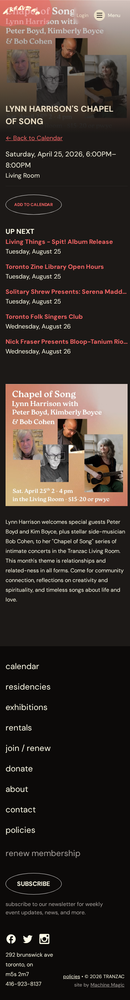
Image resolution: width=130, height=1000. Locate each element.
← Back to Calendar (34, 138)
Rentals (19, 727)
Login (82, 15)
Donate (19, 768)
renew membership (43, 853)
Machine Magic (107, 985)
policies (71, 976)
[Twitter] (27, 939)
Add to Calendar (33, 204)
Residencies (28, 686)
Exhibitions (26, 707)
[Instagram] (44, 939)
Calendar (22, 666)
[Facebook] (11, 939)
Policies (20, 829)
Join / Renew (28, 748)
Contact (21, 809)
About (17, 789)
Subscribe (33, 884)
